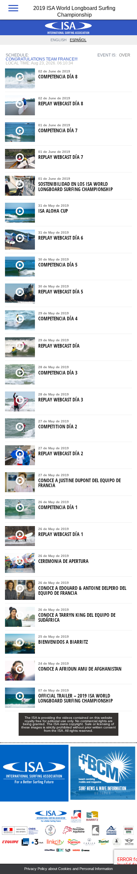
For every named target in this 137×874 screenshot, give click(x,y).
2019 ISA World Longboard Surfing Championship (74, 11)
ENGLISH (59, 40)
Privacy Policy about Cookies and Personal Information (68, 869)
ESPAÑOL (78, 40)
